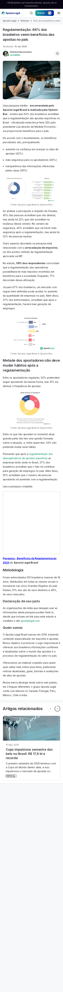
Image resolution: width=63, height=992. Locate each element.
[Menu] (59, 13)
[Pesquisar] (31, 13)
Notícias (25, 20)
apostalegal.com (30, 620)
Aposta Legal (9, 20)
